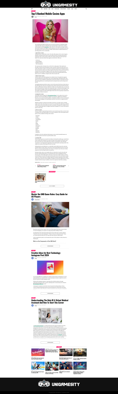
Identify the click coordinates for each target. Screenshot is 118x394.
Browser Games (57, 8)
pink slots (47, 46)
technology (60, 334)
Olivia (36, 258)
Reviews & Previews (63, 8)
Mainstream (45, 8)
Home (42, 8)
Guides (52, 8)
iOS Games (68, 8)
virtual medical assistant (38, 325)
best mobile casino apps (45, 162)
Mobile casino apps (53, 162)
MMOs (49, 8)
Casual (72, 8)
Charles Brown (37, 199)
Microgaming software (52, 95)
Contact (75, 8)
